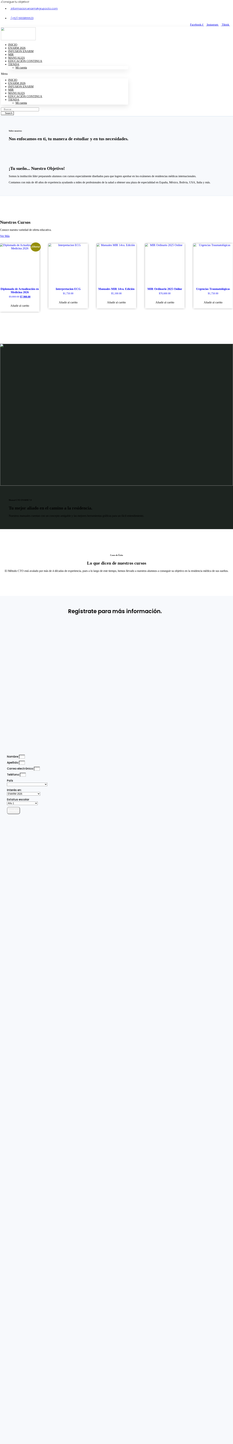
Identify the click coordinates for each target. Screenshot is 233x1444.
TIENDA (13, 64)
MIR (11, 89)
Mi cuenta (21, 67)
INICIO (12, 79)
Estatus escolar (18, 799)
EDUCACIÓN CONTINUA (25, 61)
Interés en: (14, 790)
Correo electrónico (20, 768)
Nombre (13, 756)
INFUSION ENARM (20, 51)
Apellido (13, 762)
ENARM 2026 (16, 83)
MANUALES (16, 93)
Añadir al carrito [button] (19, 305)
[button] (64, 73)
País (10, 780)
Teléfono (13, 774)
